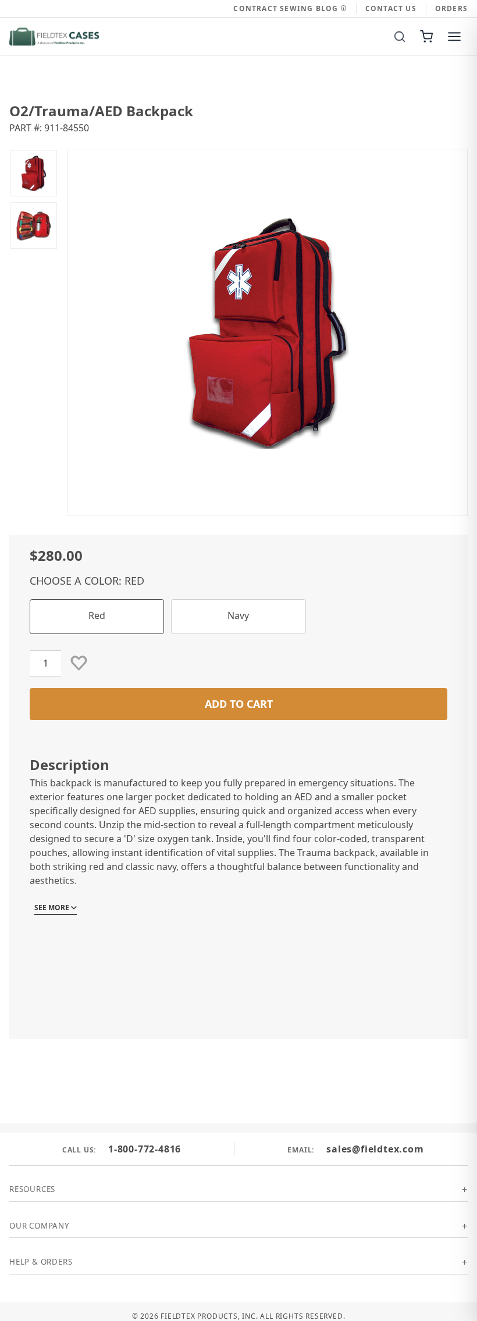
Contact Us (391, 8)
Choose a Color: (87, 581)
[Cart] (426, 36)
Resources (32, 1189)
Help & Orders (40, 1261)
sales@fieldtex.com (374, 1149)
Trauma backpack (336, 852)
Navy (238, 615)
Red (96, 615)
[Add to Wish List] (79, 663)
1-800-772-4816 (144, 1149)
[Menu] (454, 36)
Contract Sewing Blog (286, 8)
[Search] (399, 36)
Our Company (39, 1225)
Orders (451, 8)
